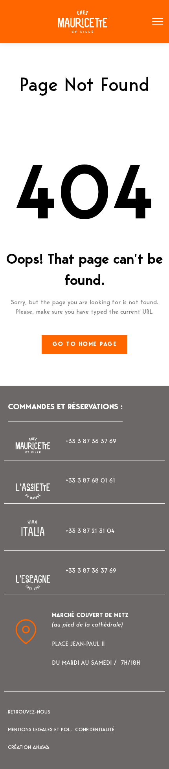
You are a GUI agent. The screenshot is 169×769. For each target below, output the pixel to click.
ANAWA (41, 747)
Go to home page (84, 345)
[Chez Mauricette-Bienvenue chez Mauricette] (78, 21)
